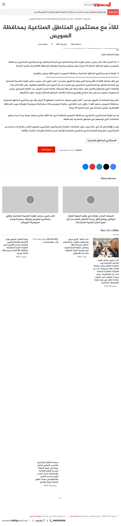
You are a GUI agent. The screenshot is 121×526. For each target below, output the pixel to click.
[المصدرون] (97, 4)
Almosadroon (76, 44)
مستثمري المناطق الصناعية (101, 141)
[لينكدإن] (99, 167)
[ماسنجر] (85, 167)
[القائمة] (3, 5)
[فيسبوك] (113, 167)
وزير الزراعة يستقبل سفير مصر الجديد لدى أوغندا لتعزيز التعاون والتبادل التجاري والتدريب (70, 12)
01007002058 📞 (57, 521)
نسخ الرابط (46, 149)
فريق (35, 516)
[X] (106, 167)
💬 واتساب (39, 521)
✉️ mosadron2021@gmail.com (16, 521)
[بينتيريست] (92, 167)
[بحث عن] (117, 5)
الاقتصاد (78, 19)
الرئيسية (87, 19)
